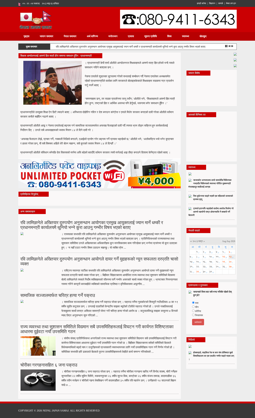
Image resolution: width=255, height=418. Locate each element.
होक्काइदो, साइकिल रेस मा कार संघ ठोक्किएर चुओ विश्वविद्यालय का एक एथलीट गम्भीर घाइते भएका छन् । (211, 356)
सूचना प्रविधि (150, 36)
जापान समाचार (46, 36)
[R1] (235, 53)
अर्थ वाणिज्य (92, 36)
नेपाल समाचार (70, 36)
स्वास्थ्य (185, 36)
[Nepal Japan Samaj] (35, 19)
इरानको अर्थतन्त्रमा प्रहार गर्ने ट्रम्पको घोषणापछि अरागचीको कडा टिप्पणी (89, 46)
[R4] (235, 65)
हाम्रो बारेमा (201, 3)
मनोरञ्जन (112, 36)
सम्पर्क (220, 3)
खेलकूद (203, 36)
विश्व (169, 36)
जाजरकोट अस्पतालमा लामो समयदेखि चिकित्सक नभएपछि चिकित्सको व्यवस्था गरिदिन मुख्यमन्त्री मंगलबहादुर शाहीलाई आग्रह (209, 183)
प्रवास (131, 36)
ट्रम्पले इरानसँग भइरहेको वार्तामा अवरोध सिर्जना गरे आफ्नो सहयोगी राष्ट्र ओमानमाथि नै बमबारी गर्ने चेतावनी (211, 211)
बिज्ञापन (212, 3)
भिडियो (191, 339)
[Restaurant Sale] (235, 59)
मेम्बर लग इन (231, 3)
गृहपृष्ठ (26, 36)
